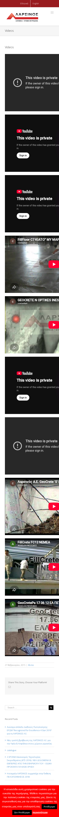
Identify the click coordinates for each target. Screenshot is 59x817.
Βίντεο (31, 665)
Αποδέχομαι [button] (49, 806)
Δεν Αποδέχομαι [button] (22, 812)
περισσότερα (40, 812)
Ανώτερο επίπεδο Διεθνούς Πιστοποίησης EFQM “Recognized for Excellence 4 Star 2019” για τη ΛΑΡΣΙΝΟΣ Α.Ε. (29, 730)
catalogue (11, 750)
